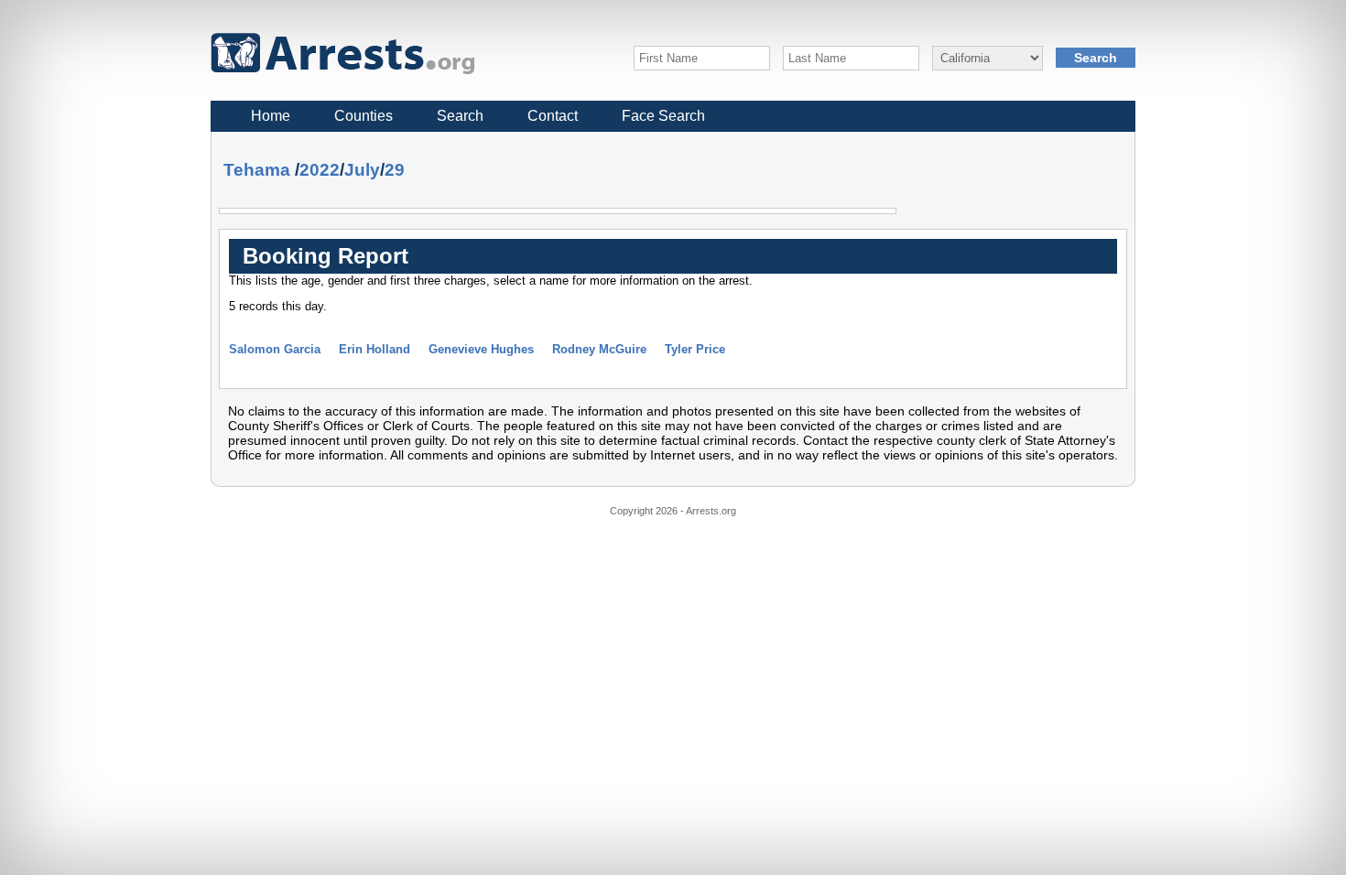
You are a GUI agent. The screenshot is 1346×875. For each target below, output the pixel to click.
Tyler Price (695, 349)
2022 (319, 169)
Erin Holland (374, 349)
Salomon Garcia (274, 349)
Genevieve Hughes (481, 349)
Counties (363, 116)
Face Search (663, 116)
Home (270, 116)
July (362, 169)
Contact (552, 116)
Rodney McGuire (599, 349)
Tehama (256, 169)
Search (460, 116)
